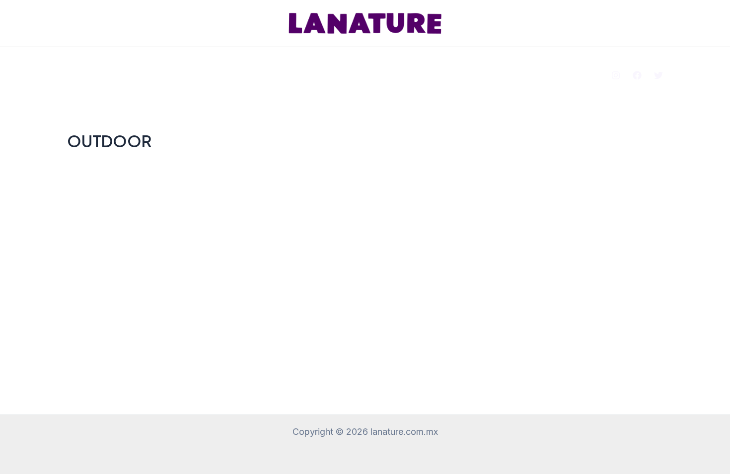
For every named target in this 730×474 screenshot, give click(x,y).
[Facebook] (637, 75)
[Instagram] (615, 75)
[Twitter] (658, 75)
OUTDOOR (378, 67)
